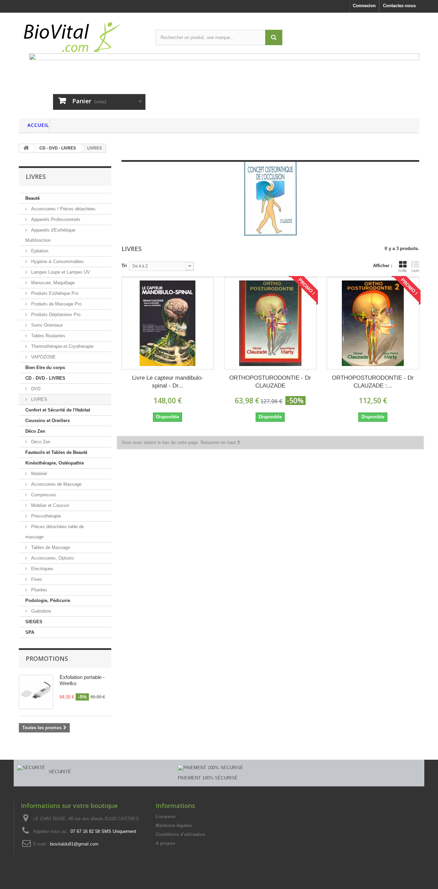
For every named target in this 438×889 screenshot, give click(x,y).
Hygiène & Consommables (57, 261)
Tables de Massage (50, 547)
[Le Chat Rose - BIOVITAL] (82, 35)
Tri (124, 265)
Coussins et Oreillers (47, 420)
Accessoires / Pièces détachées (62, 208)
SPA (29, 632)
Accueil (38, 125)
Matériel (38, 473)
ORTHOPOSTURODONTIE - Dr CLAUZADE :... (373, 382)
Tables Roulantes (47, 335)
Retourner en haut (219, 442)
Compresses (43, 494)
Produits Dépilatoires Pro (55, 314)
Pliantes (38, 589)
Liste (415, 271)
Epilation (39, 250)
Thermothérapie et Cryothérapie (61, 346)
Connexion (364, 5)
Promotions (47, 658)
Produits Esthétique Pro (54, 293)
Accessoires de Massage (55, 484)
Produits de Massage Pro (55, 303)
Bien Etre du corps (45, 367)
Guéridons (40, 611)
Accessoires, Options (52, 558)
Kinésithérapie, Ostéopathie (54, 463)
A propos (165, 843)
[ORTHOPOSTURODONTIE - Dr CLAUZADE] (270, 323)
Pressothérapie (45, 516)
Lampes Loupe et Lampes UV (60, 272)
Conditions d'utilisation (180, 834)
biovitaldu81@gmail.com (74, 844)
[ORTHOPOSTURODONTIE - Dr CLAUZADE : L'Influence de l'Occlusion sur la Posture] (373, 323)
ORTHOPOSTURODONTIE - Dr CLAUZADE (270, 382)
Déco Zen (35, 431)
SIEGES (33, 621)
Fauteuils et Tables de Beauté (56, 452)
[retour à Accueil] (26, 148)
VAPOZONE (43, 356)
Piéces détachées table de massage (54, 531)
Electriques (41, 568)
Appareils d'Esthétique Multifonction (50, 235)
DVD (35, 388)
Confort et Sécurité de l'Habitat (57, 410)
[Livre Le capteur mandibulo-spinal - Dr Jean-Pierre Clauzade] (167, 323)
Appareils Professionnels (55, 219)
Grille (402, 271)
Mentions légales (174, 825)
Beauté (32, 198)
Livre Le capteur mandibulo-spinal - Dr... (167, 382)
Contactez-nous (399, 5)
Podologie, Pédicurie (47, 600)
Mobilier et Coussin (49, 505)
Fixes (36, 579)
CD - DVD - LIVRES (45, 378)
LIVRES (38, 399)
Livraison (166, 816)
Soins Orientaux (46, 325)
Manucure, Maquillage (52, 282)
